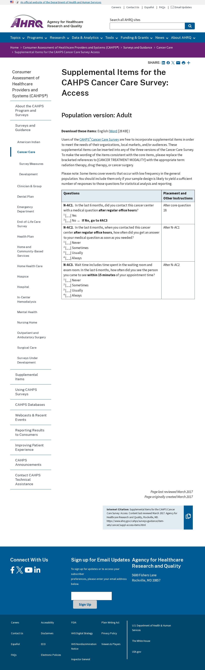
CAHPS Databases (30, 404)
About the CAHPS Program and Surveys (29, 110)
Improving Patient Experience (29, 447)
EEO (43, 644)
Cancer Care (165, 47)
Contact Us (132, 7)
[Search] (190, 26)
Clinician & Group (29, 186)
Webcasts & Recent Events (31, 417)
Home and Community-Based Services (30, 251)
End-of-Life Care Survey (28, 224)
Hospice (22, 276)
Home (14, 47)
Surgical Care (26, 347)
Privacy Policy (109, 633)
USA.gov (136, 651)
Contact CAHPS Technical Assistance (28, 479)
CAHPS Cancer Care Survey (99, 139)
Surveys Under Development (27, 360)
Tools (109, 37)
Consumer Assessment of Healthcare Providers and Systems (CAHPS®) (71, 47)
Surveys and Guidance (137, 47)
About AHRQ (181, 37)
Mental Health (27, 312)
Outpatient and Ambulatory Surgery (31, 335)
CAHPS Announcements (28, 462)
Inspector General (80, 659)
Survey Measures (31, 163)
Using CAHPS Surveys (26, 391)
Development (28, 174)
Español (149, 7)
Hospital (23, 287)
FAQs (162, 7)
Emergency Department (25, 209)
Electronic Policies (51, 655)
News (159, 37)
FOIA (73, 622)
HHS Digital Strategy (82, 633)
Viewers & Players (110, 644)
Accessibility (47, 622)
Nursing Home (27, 322)
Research (57, 37)
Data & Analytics (85, 37)
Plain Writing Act (110, 622)
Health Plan (25, 236)
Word (113, 131)
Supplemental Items (26, 376)
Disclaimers (47, 633)
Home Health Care (29, 266)
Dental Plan (25, 196)
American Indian (28, 142)
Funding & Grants (135, 37)
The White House (141, 641)
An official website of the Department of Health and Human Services (60, 2)
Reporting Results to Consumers (29, 432)
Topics (15, 37)
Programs (35, 37)
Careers (116, 7)
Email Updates (183, 7)
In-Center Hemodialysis (26, 299)
